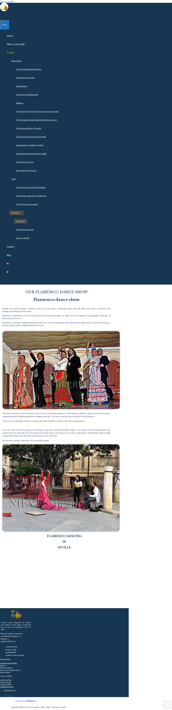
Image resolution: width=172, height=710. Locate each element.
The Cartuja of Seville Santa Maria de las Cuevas (36, 120)
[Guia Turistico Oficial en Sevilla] (4, 10)
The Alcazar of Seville (25, 78)
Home (10, 35)
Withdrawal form (7, 687)
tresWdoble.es (30, 701)
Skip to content (7, 1)
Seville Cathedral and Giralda (28, 69)
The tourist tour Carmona (27, 204)
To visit (10, 52)
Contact (10, 246)
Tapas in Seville (22, 238)
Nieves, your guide (16, 44)
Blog (9, 255)
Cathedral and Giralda (8, 663)
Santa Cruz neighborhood (27, 95)
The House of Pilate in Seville (28, 128)
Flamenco (20, 221)
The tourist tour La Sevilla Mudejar (31, 187)
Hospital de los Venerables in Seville (31, 154)
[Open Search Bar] (2, 16)
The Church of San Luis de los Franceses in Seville (37, 112)
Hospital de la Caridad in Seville (29, 145)
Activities (15, 213)
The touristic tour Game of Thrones (31, 196)
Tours (13, 179)
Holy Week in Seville (25, 230)
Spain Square (21, 86)
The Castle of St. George (26, 171)
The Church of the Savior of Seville (31, 137)
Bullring (19, 103)
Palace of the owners (25, 162)
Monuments (16, 61)
